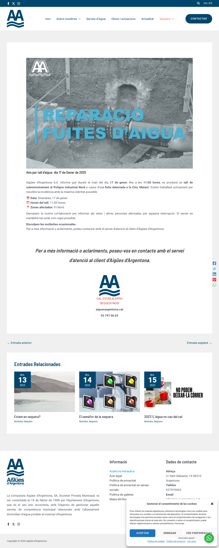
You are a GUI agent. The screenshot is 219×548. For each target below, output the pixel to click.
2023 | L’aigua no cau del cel (163, 417)
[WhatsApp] (214, 285)
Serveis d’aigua (96, 19)
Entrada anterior (19, 342)
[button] (212, 504)
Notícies (18, 421)
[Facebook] (8, 3)
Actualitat (147, 19)
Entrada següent (199, 342)
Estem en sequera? (27, 417)
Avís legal (191, 541)
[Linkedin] (214, 274)
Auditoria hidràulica (122, 471)
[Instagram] (18, 3)
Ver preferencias (199, 533)
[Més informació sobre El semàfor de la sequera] (109, 391)
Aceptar (142, 533)
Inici (48, 19)
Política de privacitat (175, 541)
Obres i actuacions (123, 19)
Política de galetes (121, 494)
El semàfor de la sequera (96, 417)
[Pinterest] (214, 279)
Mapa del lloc (118, 499)
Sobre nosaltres (66, 19)
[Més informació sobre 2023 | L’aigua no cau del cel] (174, 391)
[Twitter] (13, 3)
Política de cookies (156, 541)
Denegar (170, 533)
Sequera (165, 19)
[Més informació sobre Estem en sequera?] (44, 391)
